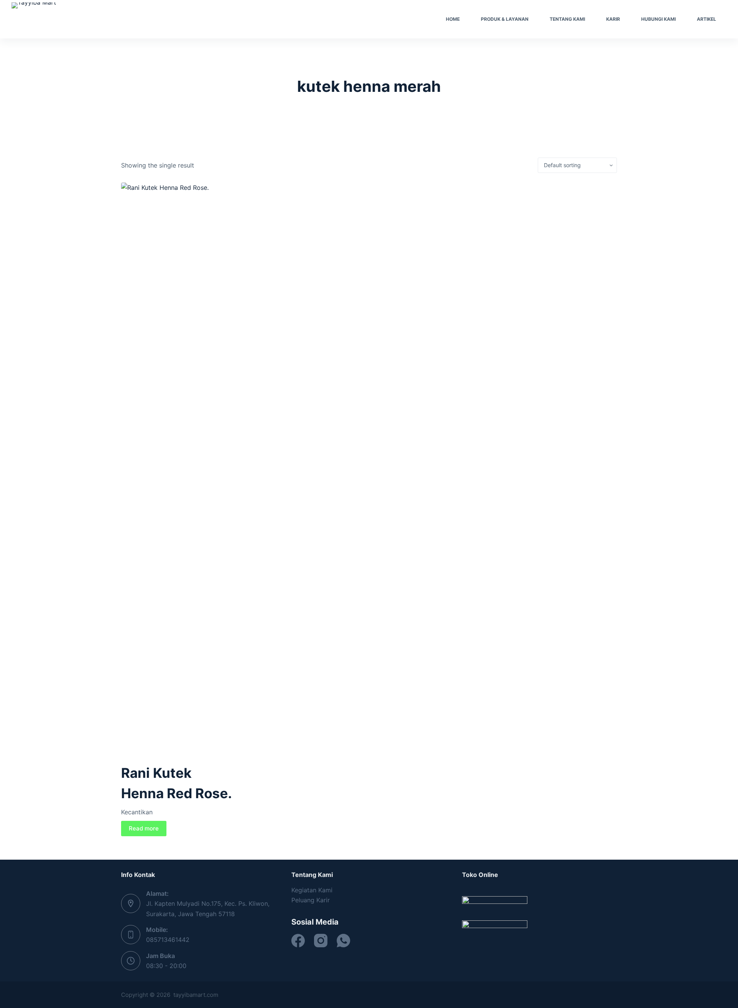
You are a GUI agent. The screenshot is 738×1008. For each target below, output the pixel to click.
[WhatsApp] (343, 940)
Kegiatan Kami (311, 890)
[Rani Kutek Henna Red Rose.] (178, 471)
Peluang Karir (310, 900)
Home (453, 19)
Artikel (706, 19)
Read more (144, 828)
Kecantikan (137, 812)
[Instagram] (320, 940)
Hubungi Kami (658, 19)
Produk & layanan (505, 19)
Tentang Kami (567, 19)
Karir (613, 19)
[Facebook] (298, 940)
